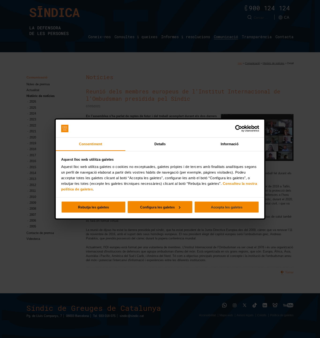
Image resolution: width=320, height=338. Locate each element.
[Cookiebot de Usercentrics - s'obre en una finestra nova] (238, 128)
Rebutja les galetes (93, 207)
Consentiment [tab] (90, 144)
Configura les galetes (157, 207)
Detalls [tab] (160, 144)
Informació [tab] (229, 144)
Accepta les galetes (226, 207)
